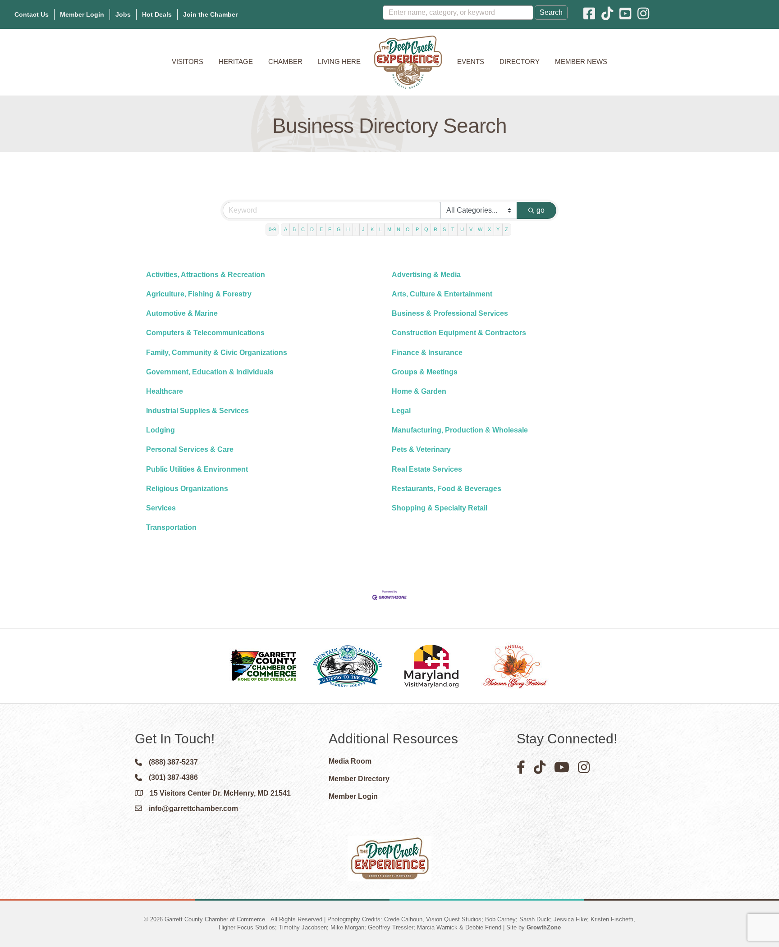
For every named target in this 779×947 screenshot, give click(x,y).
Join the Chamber (210, 14)
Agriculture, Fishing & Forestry (199, 294)
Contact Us (31, 14)
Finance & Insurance (427, 352)
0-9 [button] (272, 229)
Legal (401, 410)
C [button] (303, 229)
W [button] (480, 229)
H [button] (348, 229)
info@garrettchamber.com (193, 808)
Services (161, 508)
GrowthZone (544, 927)
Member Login (82, 14)
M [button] (389, 229)
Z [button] (506, 229)
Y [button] (497, 229)
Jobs (123, 14)
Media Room (350, 761)
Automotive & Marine (182, 313)
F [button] (329, 229)
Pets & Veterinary (421, 449)
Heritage (236, 61)
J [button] (363, 229)
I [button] (356, 229)
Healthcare (164, 391)
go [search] (540, 210)
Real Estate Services (427, 469)
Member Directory (359, 779)
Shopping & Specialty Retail (439, 508)
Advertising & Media (426, 274)
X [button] (489, 229)
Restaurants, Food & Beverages (446, 488)
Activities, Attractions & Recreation (205, 274)
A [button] (285, 229)
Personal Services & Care (190, 449)
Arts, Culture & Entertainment (442, 294)
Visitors (187, 61)
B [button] (294, 229)
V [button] (470, 229)
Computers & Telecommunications (205, 333)
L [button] (380, 229)
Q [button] (426, 229)
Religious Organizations (187, 488)
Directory (519, 61)
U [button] (462, 229)
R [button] (435, 229)
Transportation (171, 527)
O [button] (408, 229)
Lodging (160, 430)
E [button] (321, 229)
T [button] (452, 229)
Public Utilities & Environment (197, 469)
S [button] (444, 229)
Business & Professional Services (450, 313)
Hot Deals (157, 14)
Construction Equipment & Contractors (459, 333)
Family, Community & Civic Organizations (216, 352)
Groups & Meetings (425, 372)
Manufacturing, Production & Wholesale (460, 430)
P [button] (417, 229)
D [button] (312, 229)
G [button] (339, 229)
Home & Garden (419, 391)
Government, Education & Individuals (210, 372)
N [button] (398, 229)
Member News (581, 61)
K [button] (372, 229)
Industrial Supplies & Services (197, 410)
